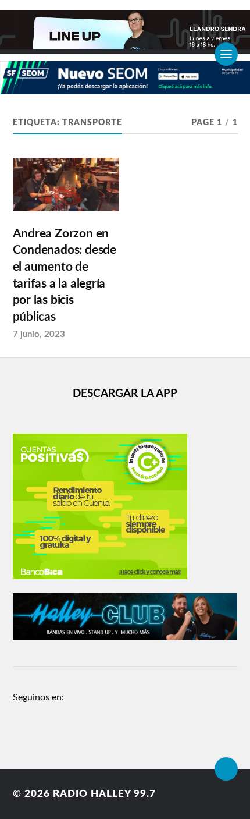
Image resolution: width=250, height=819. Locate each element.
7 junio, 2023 (39, 334)
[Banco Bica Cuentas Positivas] (100, 576)
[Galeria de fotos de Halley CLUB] (125, 637)
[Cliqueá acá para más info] (125, 88)
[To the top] (226, 769)
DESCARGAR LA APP (125, 393)
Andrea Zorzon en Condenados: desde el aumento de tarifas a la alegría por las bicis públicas (64, 275)
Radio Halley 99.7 (104, 794)
